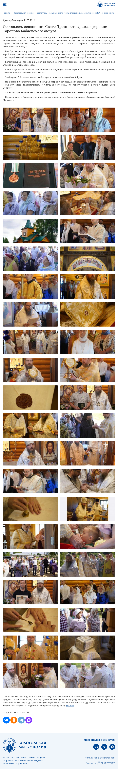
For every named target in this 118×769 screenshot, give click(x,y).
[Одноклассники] (13, 720)
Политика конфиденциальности (99, 757)
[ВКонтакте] (6, 720)
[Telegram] (21, 720)
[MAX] (28, 720)
